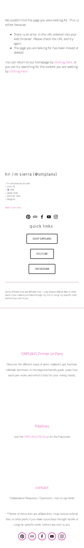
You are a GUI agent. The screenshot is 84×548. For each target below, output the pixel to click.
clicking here (63, 62)
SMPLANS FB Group (36, 436)
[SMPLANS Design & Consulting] (28, 217)
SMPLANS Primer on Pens (42, 354)
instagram (42, 269)
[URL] (35, 217)
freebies (42, 426)
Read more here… (13, 207)
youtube (42, 254)
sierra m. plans (42, 6)
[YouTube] (49, 217)
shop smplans (42, 238)
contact (42, 488)
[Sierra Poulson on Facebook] (42, 217)
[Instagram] (56, 217)
